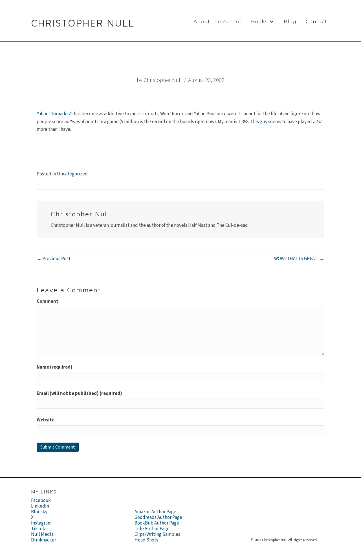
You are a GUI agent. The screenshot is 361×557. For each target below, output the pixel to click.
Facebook (41, 500)
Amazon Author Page (155, 511)
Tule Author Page (152, 528)
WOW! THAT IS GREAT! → (299, 258)
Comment (47, 301)
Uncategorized (72, 174)
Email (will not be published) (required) (79, 393)
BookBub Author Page (157, 523)
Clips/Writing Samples (157, 534)
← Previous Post (54, 258)
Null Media (42, 534)
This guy (258, 121)
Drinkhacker (43, 540)
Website (45, 420)
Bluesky (39, 511)
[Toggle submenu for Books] (271, 21)
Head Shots (146, 540)
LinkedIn (40, 506)
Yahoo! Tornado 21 (55, 113)
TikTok (38, 528)
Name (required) (54, 367)
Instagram (41, 523)
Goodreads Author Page (158, 517)
